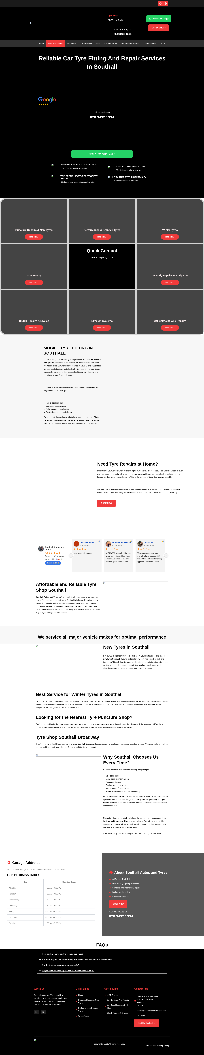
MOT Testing (71, 43)
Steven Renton (87, 542)
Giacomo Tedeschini (121, 542)
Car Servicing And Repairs (90, 43)
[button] (102, 103)
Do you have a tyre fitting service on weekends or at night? (68, 971)
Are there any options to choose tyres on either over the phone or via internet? (77, 960)
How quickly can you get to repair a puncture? (62, 954)
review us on (52, 563)
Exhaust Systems (150, 43)
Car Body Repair (110, 43)
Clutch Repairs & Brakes (130, 43)
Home (41, 43)
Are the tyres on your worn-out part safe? (60, 965)
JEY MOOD (149, 542)
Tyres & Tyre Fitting (55, 43)
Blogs (163, 43)
